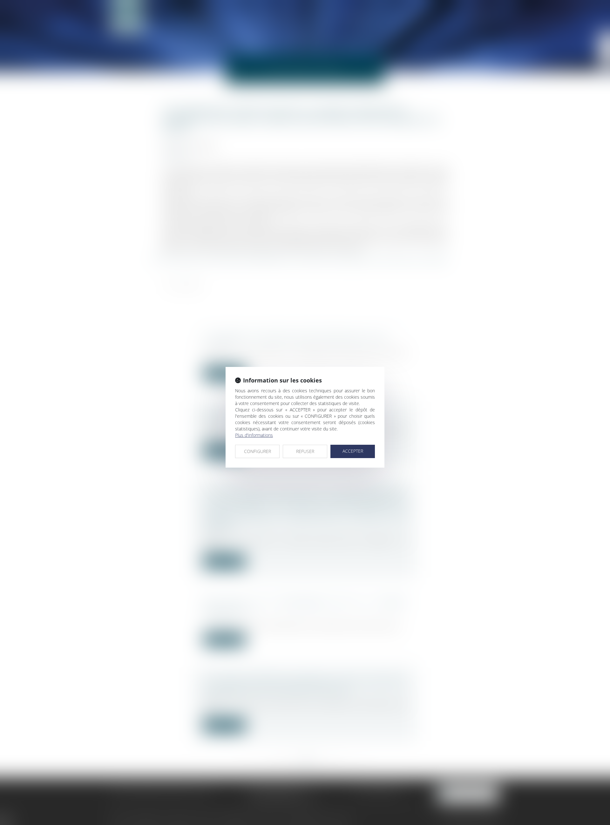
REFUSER (305, 451)
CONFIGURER (257, 451)
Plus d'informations (254, 435)
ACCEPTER (352, 451)
